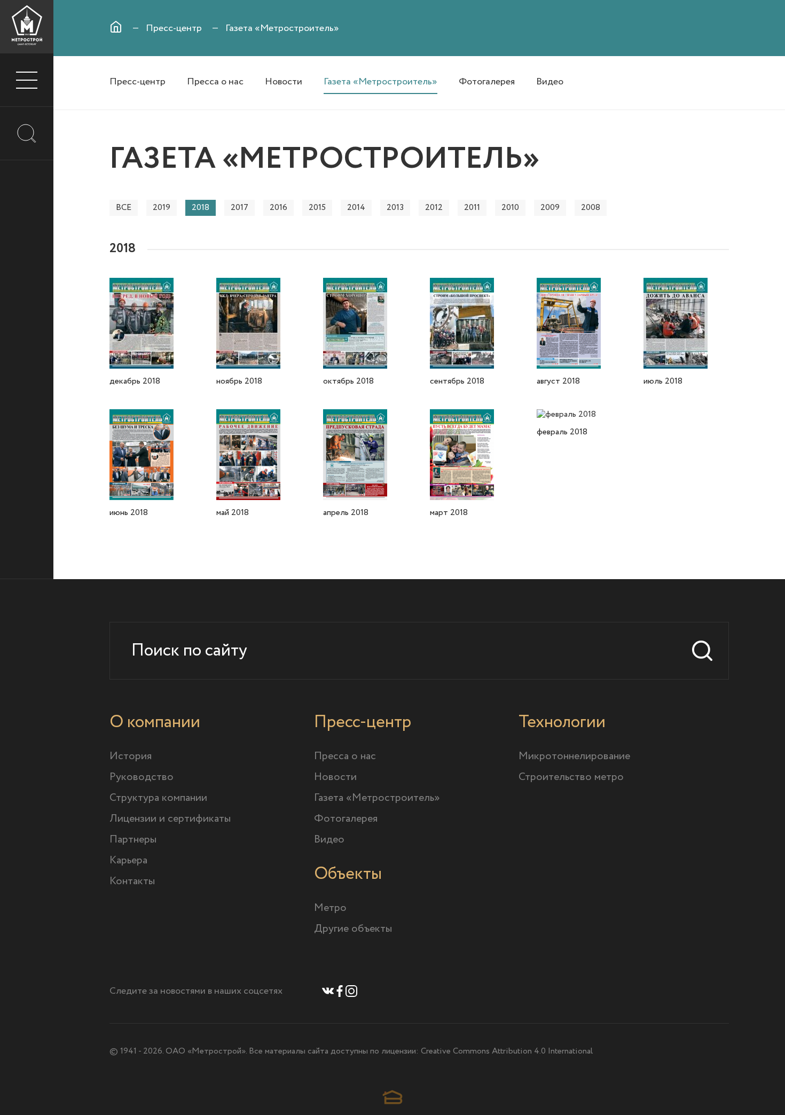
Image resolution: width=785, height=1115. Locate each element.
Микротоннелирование (574, 756)
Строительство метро (571, 777)
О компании (154, 722)
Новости (283, 82)
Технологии (562, 722)
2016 (278, 207)
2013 (395, 207)
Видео (549, 82)
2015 (317, 207)
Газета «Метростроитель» (380, 82)
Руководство (141, 777)
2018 (200, 207)
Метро (330, 908)
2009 (550, 207)
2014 (356, 207)
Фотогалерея (487, 82)
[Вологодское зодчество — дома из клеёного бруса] (392, 1097)
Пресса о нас (215, 82)
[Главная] (115, 26)
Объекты (348, 874)
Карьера (128, 860)
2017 (239, 207)
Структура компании (158, 798)
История (130, 756)
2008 (590, 207)
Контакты (132, 881)
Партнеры (132, 839)
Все (123, 207)
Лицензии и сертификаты (170, 818)
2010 (510, 207)
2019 (161, 207)
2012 (434, 207)
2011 (472, 207)
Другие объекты (353, 929)
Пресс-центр (174, 28)
